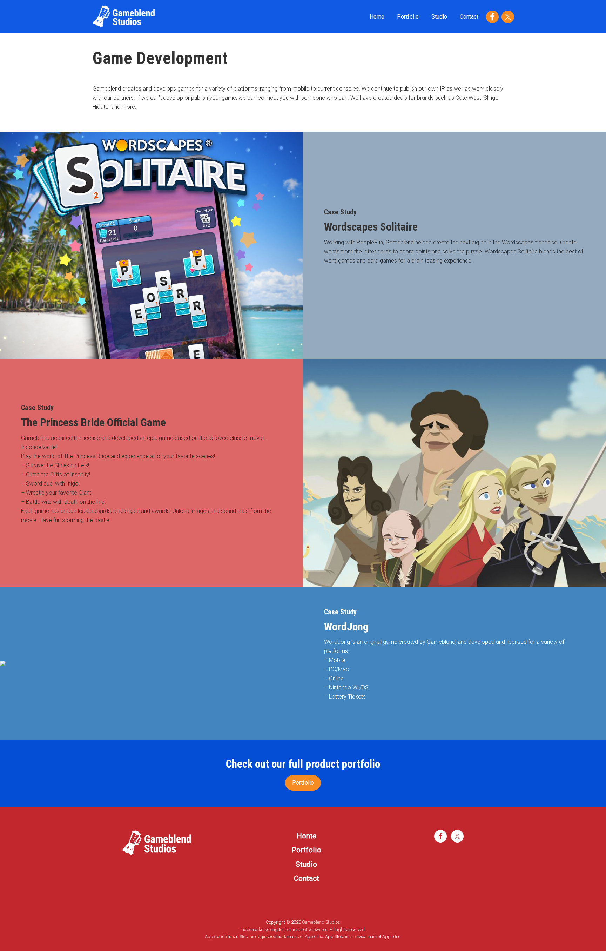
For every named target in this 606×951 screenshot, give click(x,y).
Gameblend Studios (321, 922)
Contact (306, 878)
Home (306, 836)
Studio (306, 864)
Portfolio (303, 782)
